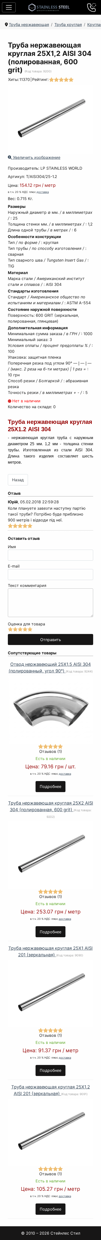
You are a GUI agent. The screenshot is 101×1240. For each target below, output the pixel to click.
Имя (12, 546)
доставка (43, 192)
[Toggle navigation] (9, 7)
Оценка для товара (26, 623)
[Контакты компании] (91, 7)
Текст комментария (27, 585)
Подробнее (50, 786)
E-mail (14, 566)
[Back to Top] (91, 1230)
